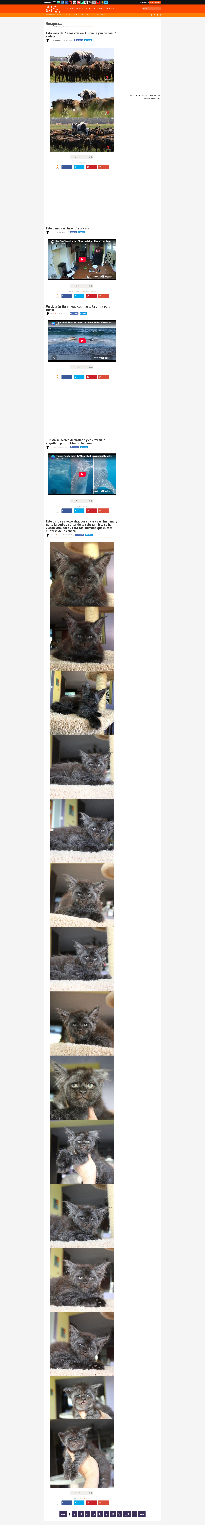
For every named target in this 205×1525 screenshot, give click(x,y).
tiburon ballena (82, 506)
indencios (86, 291)
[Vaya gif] (94, 2)
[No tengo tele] (90, 2)
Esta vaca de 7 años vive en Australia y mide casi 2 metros (81, 34)
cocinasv (78, 291)
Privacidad (144, 95)
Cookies (150, 95)
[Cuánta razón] (58, 2)
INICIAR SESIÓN (155, 2)
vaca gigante (81, 163)
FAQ (155, 95)
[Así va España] (70, 2)
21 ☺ (77, 1493)
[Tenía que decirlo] (98, 2)
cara (75, 1498)
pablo (54, 313)
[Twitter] (79, 167)
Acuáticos (90, 15)
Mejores (79, 9)
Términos (137, 95)
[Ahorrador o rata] (102, 2)
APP (158, 95)
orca (80, 373)
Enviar (100, 9)
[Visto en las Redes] (66, 2)
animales (71, 291)
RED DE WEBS (47, 2)
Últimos (70, 9)
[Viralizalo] (106, 2)
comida (74, 373)
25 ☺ (77, 157)
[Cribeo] (82, 2)
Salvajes (82, 15)
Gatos (75, 15)
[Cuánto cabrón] (74, 2)
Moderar (110, 9)
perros (93, 291)
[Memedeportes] (62, 2)
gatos (80, 1498)
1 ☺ (77, 501)
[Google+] (103, 167)
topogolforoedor (57, 534)
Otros (103, 15)
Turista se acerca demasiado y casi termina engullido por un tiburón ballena (75, 441)
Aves (97, 15)
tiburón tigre (87, 373)
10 (127, 1514)
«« (63, 1514)
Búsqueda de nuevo (87, 27)
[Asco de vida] (54, 2)
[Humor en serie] (86, 2)
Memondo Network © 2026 (152, 98)
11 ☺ (77, 286)
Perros (68, 15)
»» (142, 1514)
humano (87, 1498)
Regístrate (143, 2)
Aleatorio (90, 9)
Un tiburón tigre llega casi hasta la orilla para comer (78, 308)
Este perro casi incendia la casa (67, 228)
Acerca (132, 95)
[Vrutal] (78, 2)
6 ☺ (77, 367)
